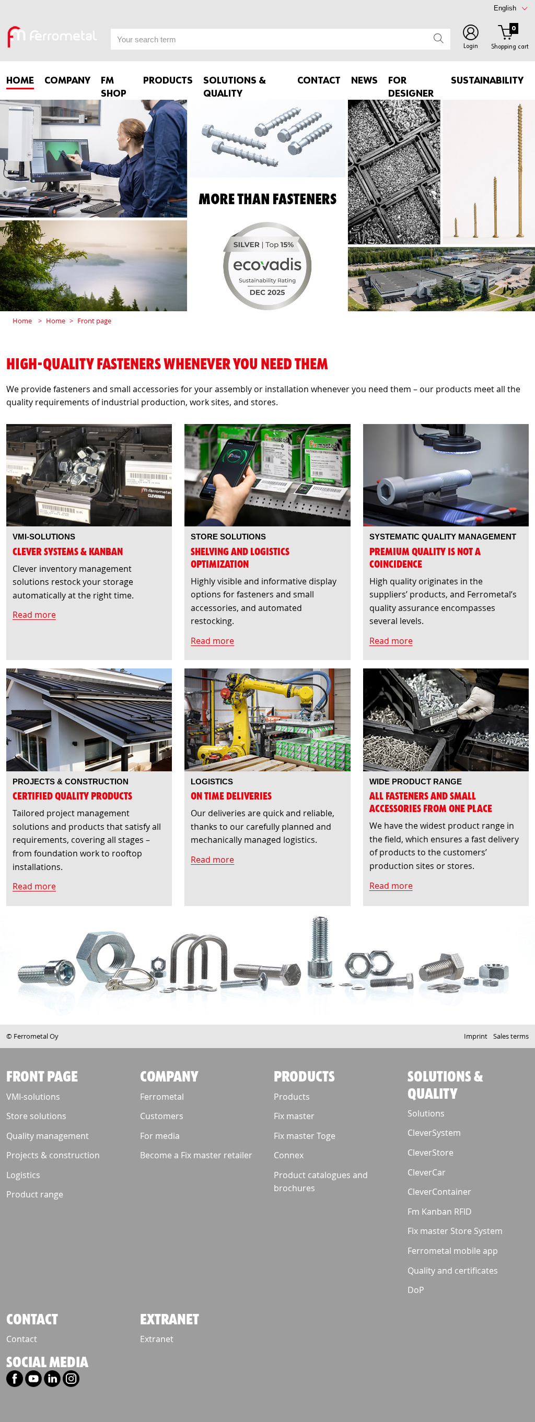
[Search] (438, 39)
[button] (471, 38)
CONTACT (319, 81)
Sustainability (487, 81)
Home (20, 81)
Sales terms (511, 1036)
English (505, 8)
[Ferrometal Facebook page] (14, 1382)
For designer (411, 87)
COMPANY (67, 81)
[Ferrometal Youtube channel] (33, 1382)
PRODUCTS (168, 81)
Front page (94, 320)
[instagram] (71, 1382)
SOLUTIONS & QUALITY (234, 87)
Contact (21, 1339)
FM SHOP (113, 87)
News (364, 81)
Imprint (475, 1036)
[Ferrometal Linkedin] (52, 1382)
